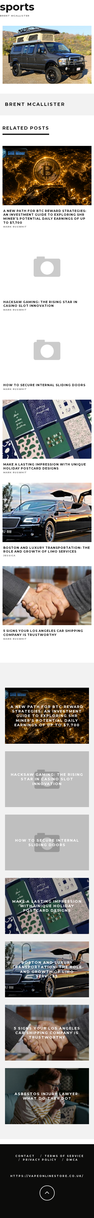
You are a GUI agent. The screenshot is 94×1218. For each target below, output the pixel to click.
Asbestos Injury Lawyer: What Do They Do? (47, 1096)
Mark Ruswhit (15, 226)
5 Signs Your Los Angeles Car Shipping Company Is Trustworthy (43, 633)
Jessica (9, 555)
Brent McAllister (15, 15)
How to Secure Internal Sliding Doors (44, 385)
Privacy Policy (40, 1159)
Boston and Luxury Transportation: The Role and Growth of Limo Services (46, 550)
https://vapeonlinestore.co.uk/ (47, 1176)
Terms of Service (64, 1156)
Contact (25, 1156)
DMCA (72, 1159)
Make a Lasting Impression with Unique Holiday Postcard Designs (44, 466)
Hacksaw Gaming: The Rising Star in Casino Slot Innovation (40, 304)
